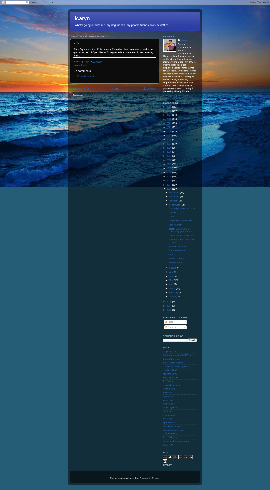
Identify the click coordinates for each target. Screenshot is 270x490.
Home (115, 88)
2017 (169, 144)
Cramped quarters (177, 250)
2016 (169, 148)
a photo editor (170, 433)
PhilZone (167, 392)
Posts (170, 322)
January (173, 296)
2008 (169, 180)
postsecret (168, 396)
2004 (169, 306)
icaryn (82, 18)
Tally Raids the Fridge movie (177, 366)
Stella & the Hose (171, 359)
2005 (169, 302)
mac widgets (169, 415)
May (171, 280)
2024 (169, 115)
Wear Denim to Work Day (181, 235)
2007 (169, 185)
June (172, 276)
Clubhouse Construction (180, 221)
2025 (169, 111)
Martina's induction (177, 246)
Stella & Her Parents (173, 363)
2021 (169, 127)
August (173, 268)
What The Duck (170, 377)
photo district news (172, 426)
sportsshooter (170, 422)
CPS (170, 254)
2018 (169, 139)
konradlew (133, 478)
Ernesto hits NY (176, 263)
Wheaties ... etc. (176, 212)
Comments (172, 327)
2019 (169, 135)
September (175, 205)
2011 (169, 168)
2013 (169, 160)
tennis (84, 65)
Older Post (149, 88)
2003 (169, 310)
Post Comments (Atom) (98, 95)
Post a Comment (85, 76)
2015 (169, 152)
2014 (169, 156)
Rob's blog (168, 381)
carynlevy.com (170, 351)
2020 (169, 131)
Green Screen (175, 225)
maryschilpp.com (171, 385)
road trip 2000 (170, 374)
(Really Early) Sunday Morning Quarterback (180, 230)
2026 (169, 107)
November (174, 196)
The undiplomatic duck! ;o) (181, 208)
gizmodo (167, 411)
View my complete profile (175, 95)
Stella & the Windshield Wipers (178, 355)
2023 (169, 119)
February (174, 292)
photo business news (173, 430)
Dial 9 (171, 216)
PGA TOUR (168, 445)
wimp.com (168, 400)
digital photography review (176, 441)
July (171, 272)
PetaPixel (167, 419)
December (174, 192)
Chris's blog (169, 389)
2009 (169, 176)
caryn (184, 40)
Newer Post (81, 88)
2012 (169, 164)
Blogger (156, 478)
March (172, 288)
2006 (169, 189)
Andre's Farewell (176, 258)
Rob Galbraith (170, 437)
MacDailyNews (170, 407)
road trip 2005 (170, 370)
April (171, 284)
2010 (169, 172)
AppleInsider (169, 404)
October (173, 201)
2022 (169, 123)
